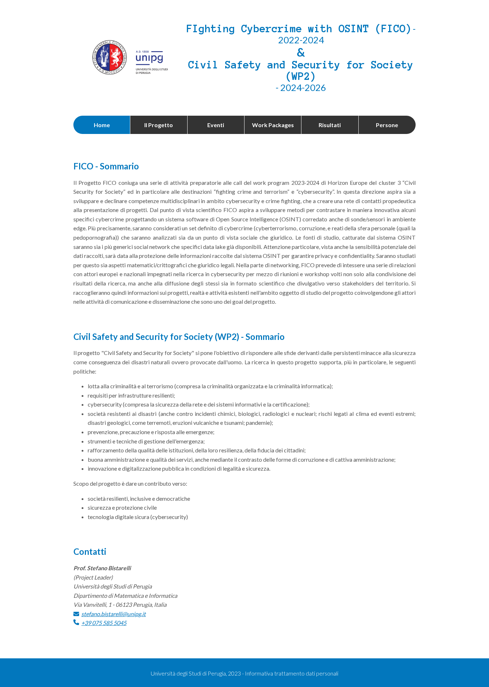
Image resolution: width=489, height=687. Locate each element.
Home (102, 124)
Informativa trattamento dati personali (291, 673)
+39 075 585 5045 (103, 622)
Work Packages (273, 124)
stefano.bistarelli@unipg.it (113, 613)
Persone (387, 124)
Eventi (215, 124)
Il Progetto (158, 124)
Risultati (330, 124)
